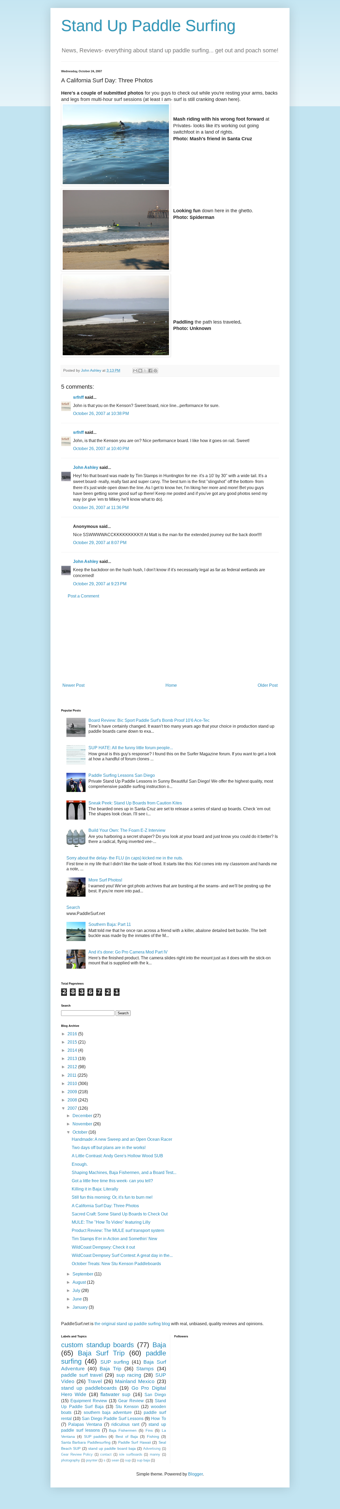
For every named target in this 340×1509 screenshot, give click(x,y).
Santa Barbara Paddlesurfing (85, 1442)
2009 (72, 1092)
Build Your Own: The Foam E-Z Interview (126, 830)
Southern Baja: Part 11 (109, 924)
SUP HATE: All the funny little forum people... (130, 747)
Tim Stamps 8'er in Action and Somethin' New (114, 1238)
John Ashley (85, 467)
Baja (159, 1345)
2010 (72, 1083)
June (78, 1299)
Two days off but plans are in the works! (109, 1147)
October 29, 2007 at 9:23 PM (99, 584)
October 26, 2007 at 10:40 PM (101, 448)
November (83, 1124)
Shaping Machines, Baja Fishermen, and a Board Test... (124, 1172)
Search (73, 907)
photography (70, 1460)
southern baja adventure (108, 1412)
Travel (95, 1381)
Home (171, 685)
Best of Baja (127, 1436)
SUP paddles (95, 1436)
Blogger (195, 1474)
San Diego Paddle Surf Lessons (112, 1418)
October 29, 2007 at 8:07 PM (99, 542)
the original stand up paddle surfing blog (132, 1323)
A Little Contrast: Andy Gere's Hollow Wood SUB (117, 1156)
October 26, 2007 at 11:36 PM (101, 507)
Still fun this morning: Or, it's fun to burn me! (112, 1197)
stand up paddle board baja (112, 1448)
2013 (72, 1058)
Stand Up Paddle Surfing (148, 26)
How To (158, 1418)
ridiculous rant (125, 1424)
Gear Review (131, 1400)
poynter (91, 1460)
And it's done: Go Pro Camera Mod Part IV (128, 952)
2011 (72, 1075)
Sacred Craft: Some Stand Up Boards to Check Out (120, 1214)
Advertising (151, 1449)
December (83, 1115)
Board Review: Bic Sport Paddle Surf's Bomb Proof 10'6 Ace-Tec (149, 720)
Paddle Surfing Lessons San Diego (121, 775)
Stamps (145, 1368)
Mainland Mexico (135, 1381)
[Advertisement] (170, 641)
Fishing (153, 1436)
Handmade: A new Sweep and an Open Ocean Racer (122, 1139)
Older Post (268, 685)
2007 (72, 1108)
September (83, 1274)
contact (106, 1454)
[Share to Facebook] (150, 370)
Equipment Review (88, 1400)
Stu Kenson (127, 1406)
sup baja (143, 1460)
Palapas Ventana (85, 1424)
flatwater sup (115, 1394)
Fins (149, 1430)
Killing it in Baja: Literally (95, 1189)
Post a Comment (83, 596)
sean (115, 1460)
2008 (72, 1100)
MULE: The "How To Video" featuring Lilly (111, 1222)
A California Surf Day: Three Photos (105, 1205)
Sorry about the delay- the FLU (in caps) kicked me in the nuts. (124, 858)
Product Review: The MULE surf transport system (118, 1230)
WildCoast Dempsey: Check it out (103, 1247)
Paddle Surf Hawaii (134, 1442)
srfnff (78, 397)
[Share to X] (145, 370)
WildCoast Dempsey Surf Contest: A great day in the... (122, 1255)
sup (128, 1460)
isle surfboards (130, 1454)
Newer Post (73, 685)
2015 (72, 1042)
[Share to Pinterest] (155, 370)
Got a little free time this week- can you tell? (112, 1181)
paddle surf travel (82, 1375)
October (80, 1132)
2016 (72, 1034)
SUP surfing (114, 1362)
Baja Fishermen (123, 1430)
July (77, 1290)
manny (155, 1454)
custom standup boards (97, 1345)
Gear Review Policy (77, 1454)
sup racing (128, 1375)
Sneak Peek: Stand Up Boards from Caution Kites (135, 803)
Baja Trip (110, 1368)
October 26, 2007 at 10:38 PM (101, 413)
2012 (72, 1067)
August (80, 1282)
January (81, 1307)
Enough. (80, 1164)
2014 (72, 1050)
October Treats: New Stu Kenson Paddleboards (116, 1263)
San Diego (155, 1394)
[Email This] (135, 370)
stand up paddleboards (89, 1388)
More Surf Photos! (105, 880)
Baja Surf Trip (101, 1353)
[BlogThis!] (140, 370)
